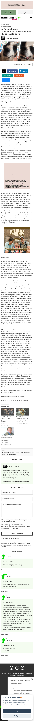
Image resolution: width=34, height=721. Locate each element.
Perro (3, 454)
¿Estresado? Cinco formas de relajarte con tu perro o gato (22, 418)
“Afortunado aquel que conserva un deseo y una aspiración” (7, 438)
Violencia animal (11, 454)
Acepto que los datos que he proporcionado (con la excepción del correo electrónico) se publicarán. (15, 527)
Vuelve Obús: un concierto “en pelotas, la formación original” (7, 419)
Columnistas (5, 25)
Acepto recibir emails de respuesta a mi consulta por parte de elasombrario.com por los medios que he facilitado (23, 693)
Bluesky (7, 80)
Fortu (17, 453)
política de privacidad (24, 520)
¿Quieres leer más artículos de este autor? (16, 481)
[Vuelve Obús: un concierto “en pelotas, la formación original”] (7, 412)
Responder (4, 570)
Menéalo (19, 75)
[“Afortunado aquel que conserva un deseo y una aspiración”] (7, 431)
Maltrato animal (25, 453)
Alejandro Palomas (12, 38)
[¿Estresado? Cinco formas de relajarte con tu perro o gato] (22, 412)
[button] (11, 18)
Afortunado (6, 453)
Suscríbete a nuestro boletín (20, 680)
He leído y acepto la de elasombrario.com (16, 521)
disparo (12, 453)
